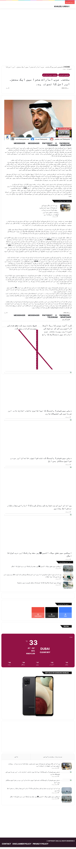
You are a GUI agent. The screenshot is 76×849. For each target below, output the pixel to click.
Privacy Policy (40, 844)
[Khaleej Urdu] (62, 6)
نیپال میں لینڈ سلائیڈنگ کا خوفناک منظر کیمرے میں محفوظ (39, 583)
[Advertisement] (38, 23)
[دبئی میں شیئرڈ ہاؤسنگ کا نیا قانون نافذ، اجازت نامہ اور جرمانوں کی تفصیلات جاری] (38, 390)
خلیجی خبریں (57, 67)
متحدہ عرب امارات (50, 75)
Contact (6, 844)
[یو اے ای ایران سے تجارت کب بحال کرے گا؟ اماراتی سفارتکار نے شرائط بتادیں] (38, 485)
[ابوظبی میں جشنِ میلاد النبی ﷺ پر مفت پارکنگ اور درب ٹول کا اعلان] (38, 532)
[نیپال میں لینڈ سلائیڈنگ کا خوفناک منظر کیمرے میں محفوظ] (68, 585)
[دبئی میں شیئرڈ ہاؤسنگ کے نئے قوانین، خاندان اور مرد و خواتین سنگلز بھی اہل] (38, 438)
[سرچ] (74, 7)
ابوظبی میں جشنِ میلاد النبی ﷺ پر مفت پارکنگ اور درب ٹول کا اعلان (36, 566)
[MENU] (2, 7)
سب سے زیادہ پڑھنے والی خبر (52, 757)
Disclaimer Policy (22, 844)
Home (67, 67)
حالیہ (16, 757)
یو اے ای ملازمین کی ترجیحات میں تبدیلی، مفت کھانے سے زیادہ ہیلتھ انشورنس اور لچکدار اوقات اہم (49, 210)
